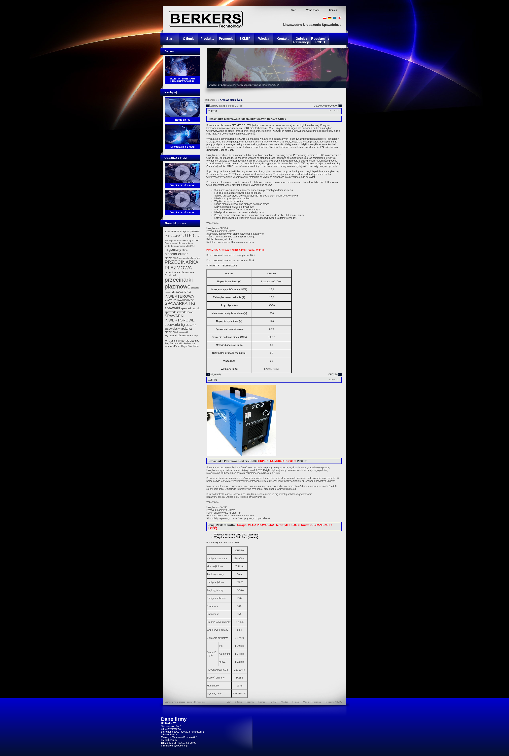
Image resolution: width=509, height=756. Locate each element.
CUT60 (212, 379)
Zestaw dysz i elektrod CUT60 (226, 106)
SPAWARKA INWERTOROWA (179, 300)
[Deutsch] (329, 18)
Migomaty (215, 374)
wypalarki (183, 332)
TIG (194, 325)
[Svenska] (334, 18)
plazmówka (184, 258)
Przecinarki (170, 275)
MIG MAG (190, 246)
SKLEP (245, 38)
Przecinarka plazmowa (182, 185)
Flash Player (181, 346)
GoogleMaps (171, 243)
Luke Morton (188, 343)
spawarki (172, 308)
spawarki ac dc (190, 308)
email (195, 240)
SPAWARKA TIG (180, 303)
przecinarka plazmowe (179, 272)
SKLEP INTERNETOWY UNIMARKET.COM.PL (182, 80)
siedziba (195, 288)
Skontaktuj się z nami (182, 146)
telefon (189, 325)
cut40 (175, 236)
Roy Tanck (170, 343)
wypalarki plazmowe (178, 335)
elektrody (187, 240)
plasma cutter (176, 254)
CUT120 (333, 374)
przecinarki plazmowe (179, 283)
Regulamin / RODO (320, 40)
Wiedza (263, 38)
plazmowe (171, 257)
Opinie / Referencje (301, 40)
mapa (175, 246)
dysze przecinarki (173, 240)
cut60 (197, 236)
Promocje (226, 38)
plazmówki (195, 258)
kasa (190, 243)
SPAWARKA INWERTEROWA (179, 294)
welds (174, 328)
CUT (168, 236)
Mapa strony (312, 10)
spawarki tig (175, 324)
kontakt (168, 246)
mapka (181, 246)
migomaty (173, 249)
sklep (167, 292)
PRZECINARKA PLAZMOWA (181, 264)
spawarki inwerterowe (179, 312)
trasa (167, 329)
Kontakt (333, 10)
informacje (182, 243)
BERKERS (176, 231)
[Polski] (324, 18)
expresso (202, 702)
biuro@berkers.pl (178, 745)
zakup (195, 335)
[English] (339, 18)
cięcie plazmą (190, 231)
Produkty (207, 38)
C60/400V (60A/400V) (326, 106)
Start (293, 10)
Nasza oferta (182, 119)
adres (167, 231)
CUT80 (212, 111)
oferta (184, 250)
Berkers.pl (209, 100)
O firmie (188, 38)
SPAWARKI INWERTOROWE (180, 318)
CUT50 (186, 235)
